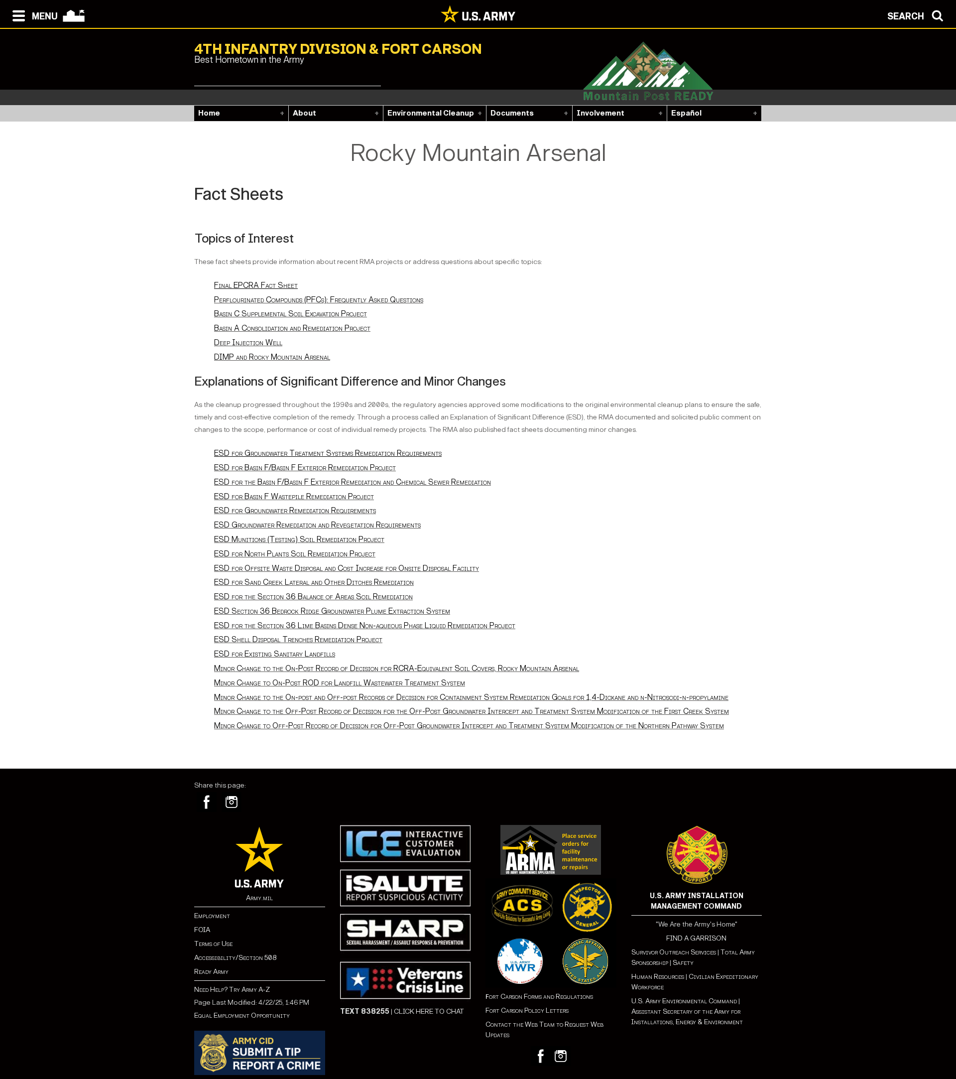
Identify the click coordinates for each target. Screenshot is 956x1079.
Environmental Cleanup (430, 113)
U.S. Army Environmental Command (684, 1001)
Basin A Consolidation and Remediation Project (292, 328)
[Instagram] (231, 802)
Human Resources (657, 976)
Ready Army (211, 971)
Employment (212, 916)
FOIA (202, 930)
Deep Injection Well (248, 342)
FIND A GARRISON (696, 938)
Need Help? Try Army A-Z (232, 989)
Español (686, 113)
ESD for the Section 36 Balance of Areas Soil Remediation (313, 596)
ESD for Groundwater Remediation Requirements (295, 510)
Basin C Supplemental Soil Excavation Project (290, 313)
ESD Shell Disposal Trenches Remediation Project (298, 639)
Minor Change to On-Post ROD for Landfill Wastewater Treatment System (339, 682)
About (304, 113)
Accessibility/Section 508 (235, 957)
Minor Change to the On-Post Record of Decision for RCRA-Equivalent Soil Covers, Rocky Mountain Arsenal (396, 668)
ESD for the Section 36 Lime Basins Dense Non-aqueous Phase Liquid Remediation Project (364, 625)
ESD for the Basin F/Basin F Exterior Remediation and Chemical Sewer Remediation (352, 482)
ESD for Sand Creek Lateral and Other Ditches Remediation (314, 582)
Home (209, 113)
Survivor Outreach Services (673, 952)
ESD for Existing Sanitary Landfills (274, 654)
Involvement (600, 113)
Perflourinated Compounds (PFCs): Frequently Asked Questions (318, 299)
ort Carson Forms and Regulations (539, 996)
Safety (683, 962)
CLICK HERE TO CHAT (429, 1011)
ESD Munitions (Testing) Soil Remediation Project (299, 539)
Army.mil (259, 898)
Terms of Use (213, 944)
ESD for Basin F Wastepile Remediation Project (294, 496)
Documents (512, 113)
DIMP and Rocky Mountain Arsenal (272, 357)
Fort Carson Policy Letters (527, 1010)
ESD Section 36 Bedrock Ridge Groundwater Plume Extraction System (332, 611)
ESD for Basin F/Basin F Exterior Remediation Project (305, 467)
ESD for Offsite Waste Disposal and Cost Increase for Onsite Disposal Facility (346, 568)
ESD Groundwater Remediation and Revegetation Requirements (317, 525)
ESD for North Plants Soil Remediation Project (294, 553)
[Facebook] (207, 802)
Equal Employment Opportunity (242, 1015)
